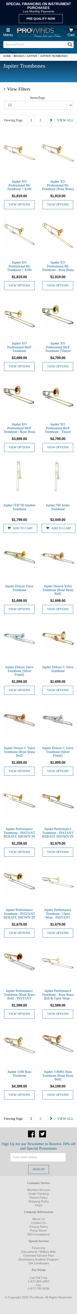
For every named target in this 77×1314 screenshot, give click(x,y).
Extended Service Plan (38, 1255)
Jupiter (32, 56)
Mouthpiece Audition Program (39, 1259)
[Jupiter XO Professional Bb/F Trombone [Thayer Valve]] (58, 315)
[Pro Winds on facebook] (31, 1133)
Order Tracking (38, 1193)
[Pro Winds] (38, 32)
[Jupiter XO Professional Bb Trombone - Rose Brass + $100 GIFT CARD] (58, 234)
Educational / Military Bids (38, 1251)
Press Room (38, 1230)
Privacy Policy (38, 1226)
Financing (38, 1248)
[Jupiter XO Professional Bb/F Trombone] (19, 315)
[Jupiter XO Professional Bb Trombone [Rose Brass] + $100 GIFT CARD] (58, 153)
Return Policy (38, 1197)
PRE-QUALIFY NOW (41, 18)
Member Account (38, 1190)
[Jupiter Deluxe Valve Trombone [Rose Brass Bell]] (58, 557)
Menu (8, 35)
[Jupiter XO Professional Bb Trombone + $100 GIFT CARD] (19, 153)
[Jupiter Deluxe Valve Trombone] (19, 557)
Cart (71, 35)
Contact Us (38, 1223)
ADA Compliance (38, 1234)
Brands (19, 56)
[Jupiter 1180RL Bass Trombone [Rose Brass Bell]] (58, 1043)
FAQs (38, 1205)
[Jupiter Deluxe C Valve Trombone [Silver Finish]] (58, 719)
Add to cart (23, 528)
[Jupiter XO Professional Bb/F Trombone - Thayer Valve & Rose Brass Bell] (58, 396)
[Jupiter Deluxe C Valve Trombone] (58, 638)
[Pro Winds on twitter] (42, 1133)
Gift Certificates (38, 1263)
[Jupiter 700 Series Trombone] (58, 477)
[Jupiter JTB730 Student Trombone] (19, 477)
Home (7, 56)
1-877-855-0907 (39, 1281)
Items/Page (37, 98)
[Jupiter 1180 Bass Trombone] (19, 1043)
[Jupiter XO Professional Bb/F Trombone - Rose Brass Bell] (19, 396)
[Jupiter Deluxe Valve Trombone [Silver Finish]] (19, 638)
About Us (38, 1219)
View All (65, 120)
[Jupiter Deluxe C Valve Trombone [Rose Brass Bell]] (19, 719)
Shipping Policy (38, 1201)
